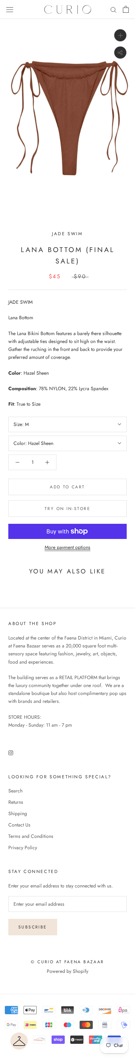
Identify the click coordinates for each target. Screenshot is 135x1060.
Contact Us (19, 824)
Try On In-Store (67, 509)
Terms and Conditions (30, 836)
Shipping (17, 813)
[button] (19, 1041)
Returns (15, 802)
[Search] (113, 9)
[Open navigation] (9, 9)
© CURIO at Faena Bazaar (67, 962)
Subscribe (32, 927)
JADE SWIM (67, 233)
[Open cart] (126, 9)
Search (15, 790)
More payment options (67, 547)
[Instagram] (10, 752)
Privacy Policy (22, 847)
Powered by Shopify (67, 971)
